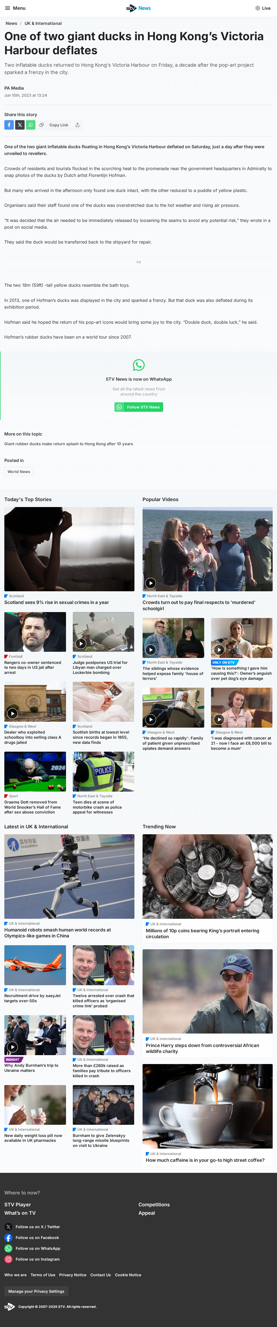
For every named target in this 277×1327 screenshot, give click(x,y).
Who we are (15, 1274)
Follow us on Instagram (38, 1259)
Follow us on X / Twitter (38, 1226)
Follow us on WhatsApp (38, 1248)
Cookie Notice (128, 1274)
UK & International (43, 23)
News (11, 23)
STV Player (17, 1204)
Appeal (146, 1213)
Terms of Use (43, 1274)
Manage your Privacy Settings (36, 1291)
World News (19, 471)
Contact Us (100, 1274)
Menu (19, 8)
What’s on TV (20, 1213)
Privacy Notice (72, 1274)
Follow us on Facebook (37, 1237)
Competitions (154, 1204)
